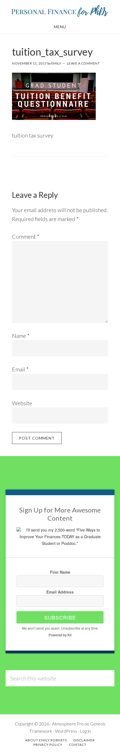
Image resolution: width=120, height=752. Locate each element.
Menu (60, 26)
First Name (60, 572)
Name (21, 335)
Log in (85, 731)
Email (20, 369)
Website (22, 403)
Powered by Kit (60, 634)
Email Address (60, 592)
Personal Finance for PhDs (60, 10)
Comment (25, 236)
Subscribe (60, 617)
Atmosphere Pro (68, 723)
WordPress (66, 731)
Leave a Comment (83, 63)
